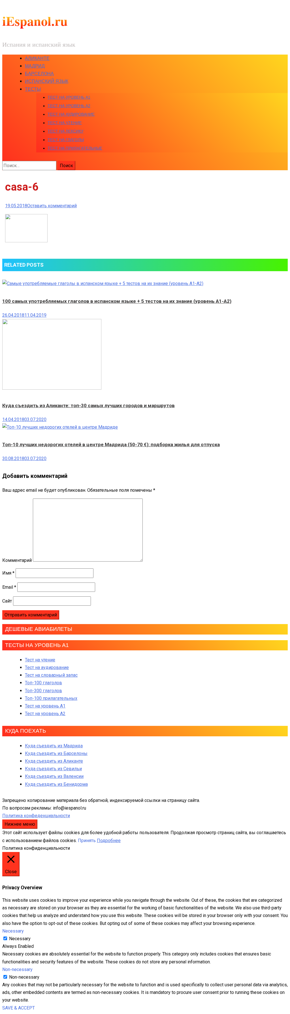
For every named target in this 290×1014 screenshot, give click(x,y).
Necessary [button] (13, 931)
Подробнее (109, 840)
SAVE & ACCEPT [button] (18, 1008)
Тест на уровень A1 (69, 97)
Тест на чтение (65, 122)
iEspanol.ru (35, 21)
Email (9, 587)
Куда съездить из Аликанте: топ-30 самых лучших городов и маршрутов (88, 405)
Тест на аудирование (71, 114)
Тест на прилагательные (75, 148)
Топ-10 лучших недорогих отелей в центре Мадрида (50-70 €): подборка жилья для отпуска (111, 444)
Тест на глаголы (66, 139)
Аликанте (37, 58)
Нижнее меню (20, 824)
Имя (8, 573)
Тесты (33, 89)
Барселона (39, 73)
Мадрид (35, 66)
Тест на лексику (66, 131)
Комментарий (17, 560)
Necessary (20, 938)
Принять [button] (87, 840)
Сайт (7, 601)
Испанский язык (46, 81)
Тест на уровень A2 (69, 105)
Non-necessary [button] (17, 969)
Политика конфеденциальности (36, 815)
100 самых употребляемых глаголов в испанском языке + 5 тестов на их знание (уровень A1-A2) (116, 301)
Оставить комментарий (52, 205)
